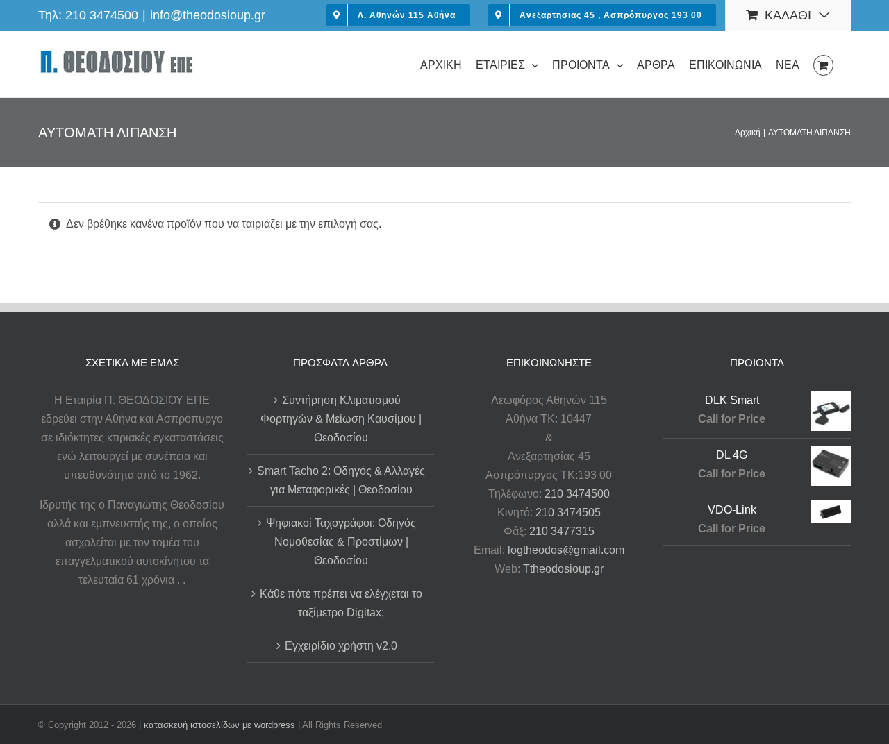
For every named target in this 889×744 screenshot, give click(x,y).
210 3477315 (562, 531)
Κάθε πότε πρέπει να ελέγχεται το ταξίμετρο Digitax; (341, 603)
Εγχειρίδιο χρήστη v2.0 (341, 646)
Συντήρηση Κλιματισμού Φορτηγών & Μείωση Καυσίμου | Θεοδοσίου (341, 418)
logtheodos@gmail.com (566, 550)
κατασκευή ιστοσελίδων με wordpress (219, 725)
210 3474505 (568, 512)
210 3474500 (101, 15)
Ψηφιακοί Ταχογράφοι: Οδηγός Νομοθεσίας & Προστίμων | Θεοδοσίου (341, 541)
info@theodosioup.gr (207, 15)
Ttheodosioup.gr (563, 569)
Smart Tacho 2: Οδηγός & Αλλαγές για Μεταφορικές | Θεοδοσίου (341, 480)
